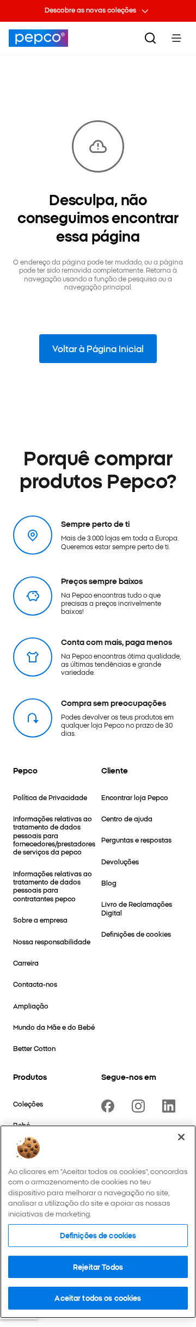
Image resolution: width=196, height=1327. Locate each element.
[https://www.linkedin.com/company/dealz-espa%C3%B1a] (171, 1106)
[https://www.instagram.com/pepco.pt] (140, 1106)
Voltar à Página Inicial (98, 348)
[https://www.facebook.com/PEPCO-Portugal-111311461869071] (110, 1106)
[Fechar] (181, 1137)
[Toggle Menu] (176, 38)
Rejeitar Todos (98, 1266)
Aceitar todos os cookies (97, 1298)
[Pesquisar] (150, 38)
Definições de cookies (98, 1235)
